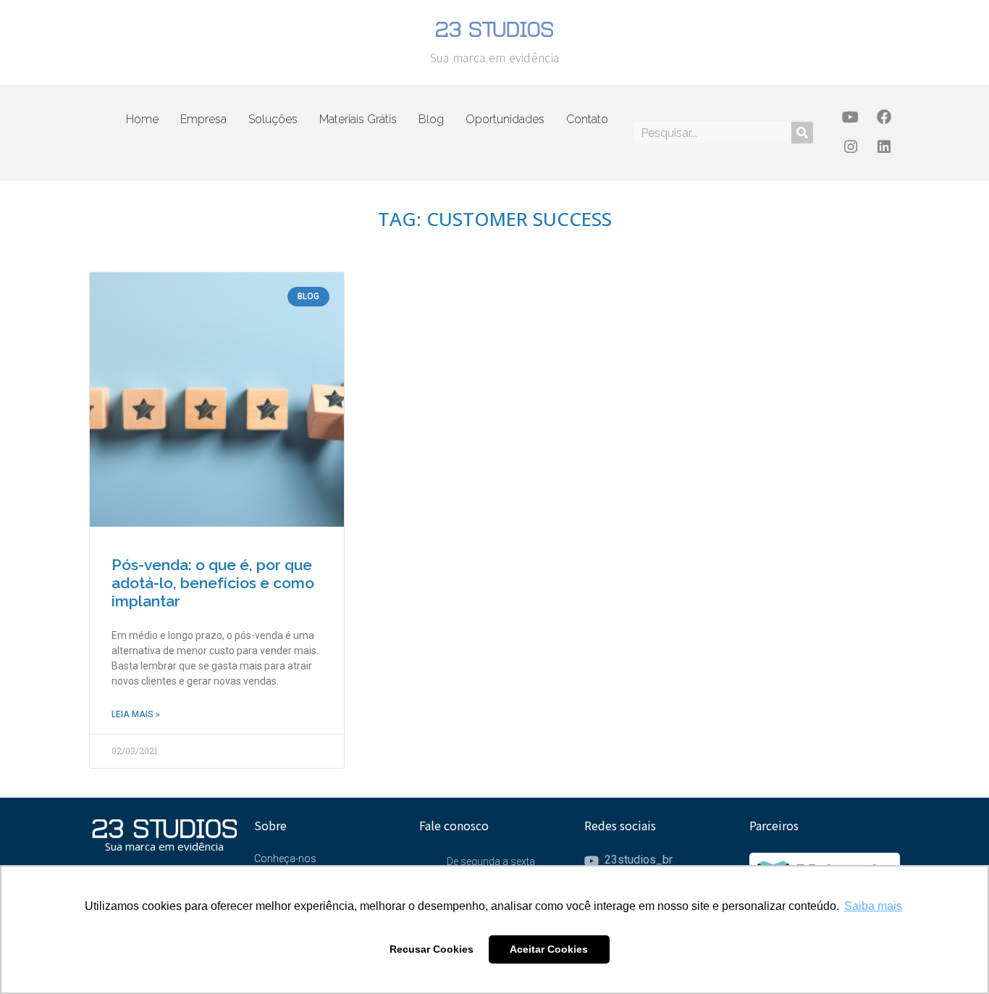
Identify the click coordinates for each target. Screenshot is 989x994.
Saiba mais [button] (873, 906)
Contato (587, 119)
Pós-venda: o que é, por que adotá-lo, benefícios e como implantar (212, 583)
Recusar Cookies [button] (432, 949)
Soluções (273, 119)
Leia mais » (135, 714)
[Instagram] (850, 147)
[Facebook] (883, 118)
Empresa (203, 119)
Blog (431, 119)
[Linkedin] (883, 147)
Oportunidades (505, 119)
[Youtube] (850, 118)
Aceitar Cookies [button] (549, 949)
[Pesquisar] (802, 132)
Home (142, 119)
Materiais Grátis (358, 119)
